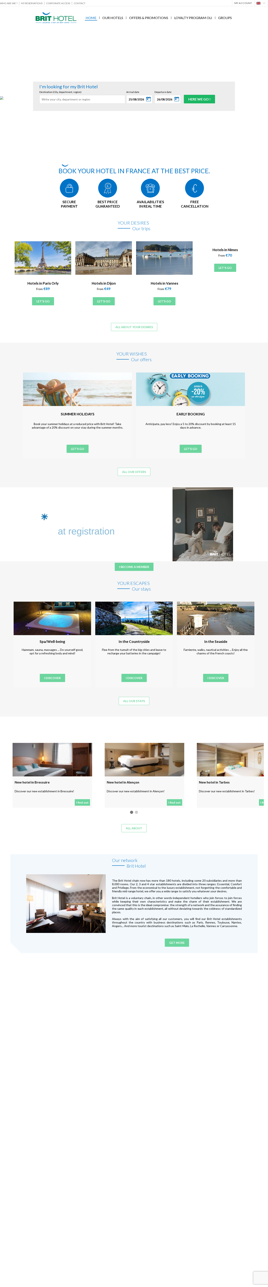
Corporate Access (58, 3)
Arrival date (132, 92)
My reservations (32, 3)
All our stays (134, 701)
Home (91, 18)
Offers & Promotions (148, 18)
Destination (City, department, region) (60, 92)
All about (134, 828)
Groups (225, 18)
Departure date (163, 92)
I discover (52, 678)
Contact (79, 3)
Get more (177, 942)
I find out (82, 802)
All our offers (134, 472)
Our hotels (112, 18)
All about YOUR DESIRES (134, 327)
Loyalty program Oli (193, 18)
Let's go (43, 301)
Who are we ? (8, 3)
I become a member (134, 567)
